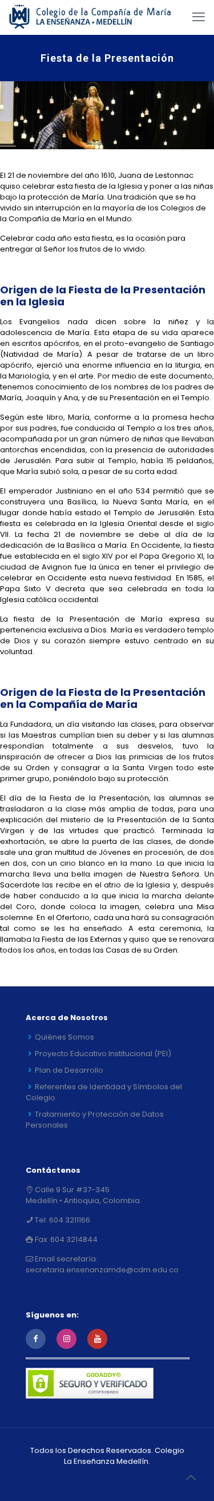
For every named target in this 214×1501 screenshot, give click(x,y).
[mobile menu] (198, 17)
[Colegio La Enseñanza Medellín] (97, 17)
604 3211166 (68, 1220)
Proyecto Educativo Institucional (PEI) (103, 1053)
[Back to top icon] (191, 1478)
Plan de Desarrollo (69, 1070)
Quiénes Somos (64, 1037)
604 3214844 (73, 1239)
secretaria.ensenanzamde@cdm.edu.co (102, 1269)
